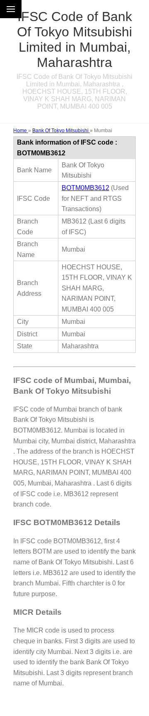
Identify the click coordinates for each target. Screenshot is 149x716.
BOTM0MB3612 (85, 187)
